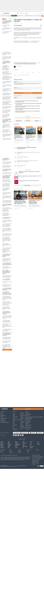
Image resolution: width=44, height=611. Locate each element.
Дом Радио (27, 423)
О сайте (2, 412)
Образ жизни (22, 412)
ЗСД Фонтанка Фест (40, 11)
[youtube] (20, 435)
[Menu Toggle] (1, 13)
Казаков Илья (18, 66)
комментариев (19, 25)
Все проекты (27, 429)
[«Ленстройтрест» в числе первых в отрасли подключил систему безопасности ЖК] (35, 195)
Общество (21, 414)
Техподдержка (3, 415)
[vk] (18, 435)
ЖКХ (13, 427)
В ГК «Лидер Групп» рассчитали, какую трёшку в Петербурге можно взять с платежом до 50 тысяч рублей (31, 137)
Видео (14, 418)
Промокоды (28, 169)
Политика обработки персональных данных (37, 456)
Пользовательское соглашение (36, 455)
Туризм (21, 423)
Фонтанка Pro (27, 412)
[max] (14, 435)
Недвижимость (15, 429)
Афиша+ (14, 414)
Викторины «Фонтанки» (16, 419)
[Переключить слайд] (41, 130)
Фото (21, 429)
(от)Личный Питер (9, 11)
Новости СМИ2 (16, 124)
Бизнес (14, 415)
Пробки (22, 13)
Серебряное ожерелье (20, 11)
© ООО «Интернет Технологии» (22, 465)
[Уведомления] (41, 13)
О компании (2, 419)
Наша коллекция (27, 419)
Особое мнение (22, 415)
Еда (13, 426)
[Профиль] (43, 13)
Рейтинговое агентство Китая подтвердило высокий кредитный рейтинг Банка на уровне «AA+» (18, 137)
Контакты (2, 414)
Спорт (21, 419)
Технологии (22, 422)
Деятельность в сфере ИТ (35, 461)
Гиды (13, 422)
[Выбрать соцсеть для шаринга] (41, 25)
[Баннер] (14, 15)
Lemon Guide (34, 11)
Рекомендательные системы (35, 460)
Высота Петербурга (28, 427)
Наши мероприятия (3, 418)
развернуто (30, 41)
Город (14, 423)
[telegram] (16, 435)
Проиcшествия (22, 418)
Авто (13, 412)
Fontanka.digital (27, 422)
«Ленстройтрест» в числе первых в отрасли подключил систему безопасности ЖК (34, 202)
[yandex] (23, 435)
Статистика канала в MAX (4, 422)
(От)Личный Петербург (28, 418)
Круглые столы (27, 426)
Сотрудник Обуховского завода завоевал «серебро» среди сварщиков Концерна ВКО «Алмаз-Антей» (20, 202)
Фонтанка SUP (3, 11)
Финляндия (22, 426)
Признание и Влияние (28, 11)
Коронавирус (16, 69)
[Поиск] (39, 13)
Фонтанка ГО (14, 11)
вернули (29, 42)
